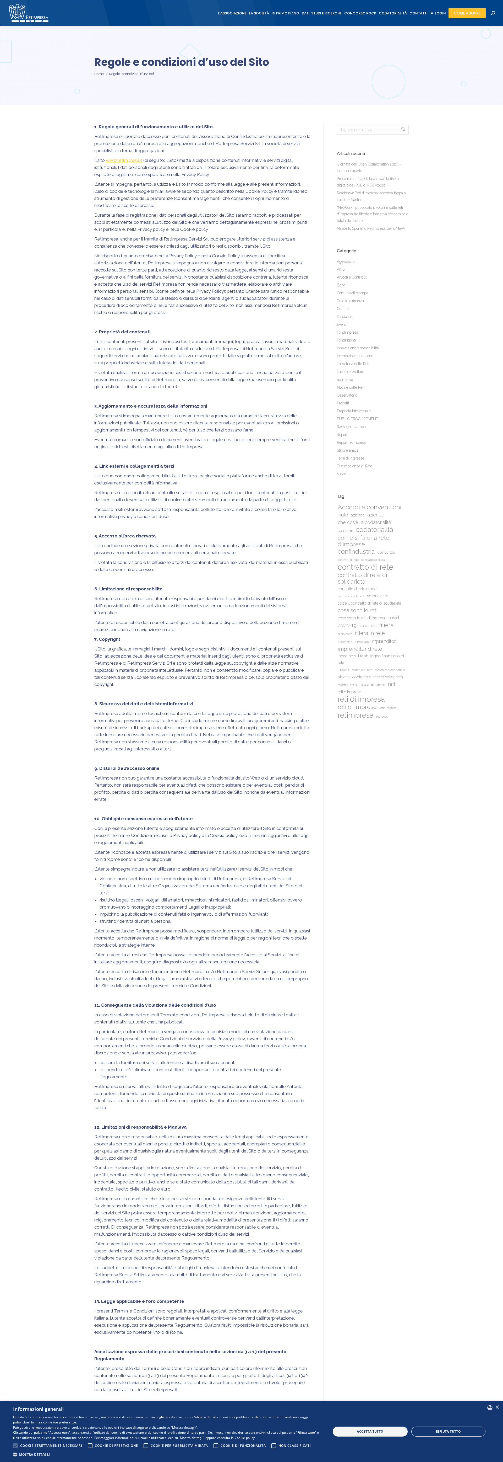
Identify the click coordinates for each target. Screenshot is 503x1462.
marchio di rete (362, 669)
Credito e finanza (350, 301)
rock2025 (382, 716)
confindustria (356, 551)
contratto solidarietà (351, 596)
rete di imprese (372, 684)
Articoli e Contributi (352, 277)
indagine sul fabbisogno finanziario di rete (371, 659)
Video (341, 474)
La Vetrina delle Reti (353, 364)
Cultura (343, 309)
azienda (358, 515)
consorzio (386, 552)
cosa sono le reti (358, 610)
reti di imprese (357, 707)
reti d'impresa (349, 692)
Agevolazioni (347, 261)
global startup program (353, 641)
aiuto (343, 514)
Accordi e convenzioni (369, 507)
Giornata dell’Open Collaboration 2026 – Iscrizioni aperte (369, 167)
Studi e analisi (348, 450)
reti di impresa (361, 699)
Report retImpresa (351, 442)
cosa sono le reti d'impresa (361, 618)
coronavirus (377, 596)
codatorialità (374, 529)
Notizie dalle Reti (350, 387)
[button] (167, 1454)
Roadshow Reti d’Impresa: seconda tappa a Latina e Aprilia (371, 196)
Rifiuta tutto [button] (448, 1431)
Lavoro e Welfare (350, 372)
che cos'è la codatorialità (364, 522)
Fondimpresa (347, 332)
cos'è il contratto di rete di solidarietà (369, 603)
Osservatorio (347, 395)
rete (353, 684)
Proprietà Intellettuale (354, 411)
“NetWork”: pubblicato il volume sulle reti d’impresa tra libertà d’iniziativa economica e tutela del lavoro (372, 214)
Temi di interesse (350, 458)
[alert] (251, 1431)
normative (345, 379)
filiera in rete (370, 633)
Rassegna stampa (351, 427)
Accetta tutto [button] (370, 1431)
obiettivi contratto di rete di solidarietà (370, 677)
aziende (375, 514)
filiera (386, 625)
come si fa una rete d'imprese (363, 541)
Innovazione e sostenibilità (358, 348)
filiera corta (345, 634)
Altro (341, 269)
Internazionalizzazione (355, 356)
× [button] (497, 1407)
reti (391, 684)
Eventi (342, 324)
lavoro (343, 669)
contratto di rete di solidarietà (362, 578)
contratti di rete (348, 559)
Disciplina (345, 316)
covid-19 (347, 625)
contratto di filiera (373, 559)
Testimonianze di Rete (354, 466)
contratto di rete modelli (358, 588)
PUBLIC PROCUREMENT (357, 419)
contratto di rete (365, 567)
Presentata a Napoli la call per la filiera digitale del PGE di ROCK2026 (368, 182)
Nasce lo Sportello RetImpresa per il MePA (371, 228)
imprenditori (384, 641)
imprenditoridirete (360, 649)
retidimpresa (387, 707)
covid (393, 617)
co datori (345, 530)
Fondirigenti (346, 340)
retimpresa (356, 715)
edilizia (364, 626)
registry (343, 684)
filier (374, 626)
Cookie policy (245, 1438)
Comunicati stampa (352, 293)
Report (342, 435)
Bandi (341, 285)
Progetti (343, 403)
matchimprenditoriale (390, 669)
